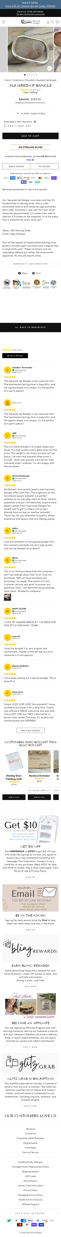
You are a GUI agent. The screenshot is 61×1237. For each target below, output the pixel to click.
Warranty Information (30, 264)
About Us (30, 1128)
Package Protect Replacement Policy (30, 1166)
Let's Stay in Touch (29, 1213)
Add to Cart (14, 797)
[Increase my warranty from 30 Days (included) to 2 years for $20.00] (35, 122)
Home (8, 80)
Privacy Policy (38, 870)
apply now (30, 1047)
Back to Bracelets (32, 327)
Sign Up (30, 930)
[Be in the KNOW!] (30, 898)
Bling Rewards (30, 1143)
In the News (30, 1147)
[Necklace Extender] (39, 761)
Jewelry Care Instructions (30, 1185)
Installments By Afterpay (30, 1162)
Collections (18, 80)
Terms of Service (30, 1152)
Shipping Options (30, 1171)
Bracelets (30, 80)
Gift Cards (30, 1176)
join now (30, 986)
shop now (30, 1106)
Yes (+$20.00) (20, 125)
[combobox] (39, 790)
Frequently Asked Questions (30, 1138)
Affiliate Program (30, 1204)
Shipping (19, 102)
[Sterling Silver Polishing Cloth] (14, 761)
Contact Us (30, 1133)
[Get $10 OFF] (30, 829)
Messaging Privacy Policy (30, 1195)
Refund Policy (30, 1180)
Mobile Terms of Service (31, 1199)
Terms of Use (21, 870)
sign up (30, 877)
